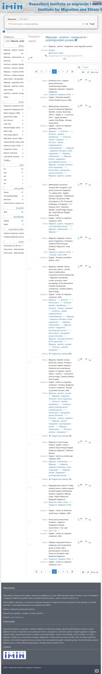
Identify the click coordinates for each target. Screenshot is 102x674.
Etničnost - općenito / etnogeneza (61, 430)
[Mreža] (83, 72)
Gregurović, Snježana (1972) (60, 94)
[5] (72, 71)
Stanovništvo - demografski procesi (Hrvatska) (59, 171)
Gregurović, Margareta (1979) (60, 504)
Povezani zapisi (56, 53)
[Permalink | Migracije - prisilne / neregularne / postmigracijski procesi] (38, 55)
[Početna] (4, 31)
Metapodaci (12, 19)
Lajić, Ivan (53, 530)
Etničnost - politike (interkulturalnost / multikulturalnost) (56, 145)
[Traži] (79, 67)
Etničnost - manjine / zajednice (60, 138)
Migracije (52, 131)
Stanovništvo (54, 302)
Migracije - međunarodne (58, 229)
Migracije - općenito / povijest (60, 175)
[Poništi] (87, 24)
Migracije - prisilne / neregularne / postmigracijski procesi (67, 38)
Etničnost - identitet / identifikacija (60, 304)
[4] (67, 71)
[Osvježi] (88, 72)
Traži (92, 23)
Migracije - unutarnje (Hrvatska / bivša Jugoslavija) (61, 166)
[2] (41, 71)
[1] (36, 71)
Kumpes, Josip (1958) (58, 254)
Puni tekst (24, 19)
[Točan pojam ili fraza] (83, 24)
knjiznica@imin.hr (17, 617)
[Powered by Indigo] (97, 671)
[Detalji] (31, 57)
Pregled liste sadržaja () (61, 353)
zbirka (52, 50)
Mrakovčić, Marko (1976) (58, 502)
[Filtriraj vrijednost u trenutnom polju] (72, 94)
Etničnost (64, 131)
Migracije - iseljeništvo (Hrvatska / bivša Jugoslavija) (61, 151)
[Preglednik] (86, 79)
